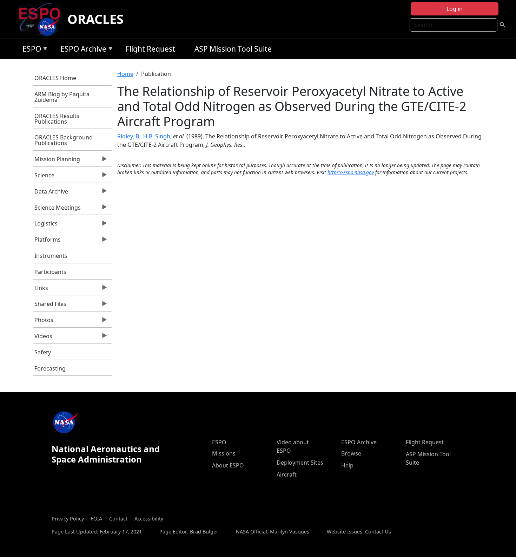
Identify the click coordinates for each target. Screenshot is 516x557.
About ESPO (228, 465)
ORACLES (95, 19)
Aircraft (287, 474)
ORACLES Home (55, 78)
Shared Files (50, 305)
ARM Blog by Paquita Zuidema (62, 97)
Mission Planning (56, 160)
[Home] (42, 19)
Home (125, 74)
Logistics (45, 225)
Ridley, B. (128, 136)
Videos (43, 337)
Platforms (47, 241)
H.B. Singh (156, 136)
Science (44, 177)
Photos (43, 321)
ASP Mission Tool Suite (233, 49)
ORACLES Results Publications (56, 118)
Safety (42, 352)
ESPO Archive (81, 50)
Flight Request (150, 49)
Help (347, 465)
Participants (50, 272)
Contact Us (378, 531)
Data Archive (50, 193)
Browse (351, 453)
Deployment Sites (300, 462)
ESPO (30, 50)
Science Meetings (57, 209)
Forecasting (50, 368)
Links (40, 289)
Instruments (50, 256)
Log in (454, 9)
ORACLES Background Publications (63, 140)
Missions (224, 453)
